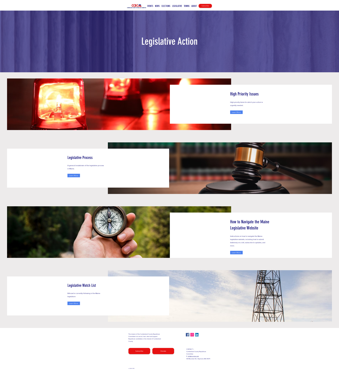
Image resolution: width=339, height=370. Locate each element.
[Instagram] (192, 334)
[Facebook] (187, 334)
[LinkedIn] (197, 334)
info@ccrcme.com (193, 356)
